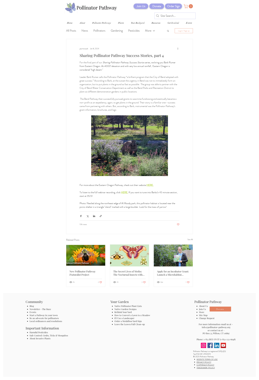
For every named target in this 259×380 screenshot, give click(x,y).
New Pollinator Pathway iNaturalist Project (82, 273)
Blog (32, 306)
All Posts (71, 31)
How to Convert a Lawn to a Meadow (132, 315)
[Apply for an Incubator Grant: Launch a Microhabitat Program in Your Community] (173, 255)
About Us (203, 306)
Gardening (117, 31)
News (84, 31)
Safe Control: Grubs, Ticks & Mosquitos (49, 335)
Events (33, 312)
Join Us (202, 309)
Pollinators (99, 31)
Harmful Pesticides (39, 332)
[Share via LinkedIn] (94, 216)
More (148, 31)
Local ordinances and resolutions (46, 321)
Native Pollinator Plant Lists (128, 306)
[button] (189, 6)
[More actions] (177, 48)
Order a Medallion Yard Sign (128, 321)
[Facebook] (210, 345)
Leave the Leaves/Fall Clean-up (129, 324)
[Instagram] (203, 345)
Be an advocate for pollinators (44, 318)
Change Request (206, 318)
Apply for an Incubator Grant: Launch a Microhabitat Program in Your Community (173, 273)
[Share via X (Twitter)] (87, 216)
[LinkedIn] (216, 345)
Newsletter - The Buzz (40, 309)
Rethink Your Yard (123, 312)
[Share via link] (100, 216)
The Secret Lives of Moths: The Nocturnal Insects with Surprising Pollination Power (129, 273)
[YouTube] (223, 345)
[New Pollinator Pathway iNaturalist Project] (85, 255)
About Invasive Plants (40, 338)
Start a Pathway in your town (44, 315)
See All (190, 239)
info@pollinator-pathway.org (216, 327)
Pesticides (134, 31)
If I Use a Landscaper (124, 318)
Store (201, 312)
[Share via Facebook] (81, 216)
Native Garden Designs (125, 309)
